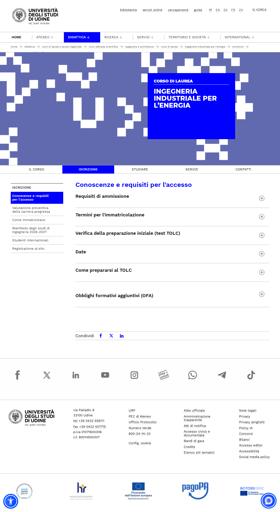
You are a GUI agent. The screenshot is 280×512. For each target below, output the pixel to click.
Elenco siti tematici (199, 452)
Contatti (243, 169)
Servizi (143, 37)
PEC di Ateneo (140, 416)
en (218, 10)
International (237, 37)
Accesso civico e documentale (197, 433)
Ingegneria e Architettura (139, 46)
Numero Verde (140, 428)
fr (233, 10)
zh (241, 10)
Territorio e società (187, 37)
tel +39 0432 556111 (88, 421)
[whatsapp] (193, 379)
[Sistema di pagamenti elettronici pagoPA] (195, 491)
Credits (189, 447)
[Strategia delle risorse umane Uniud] (81, 491)
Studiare (140, 169)
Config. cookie (140, 443)
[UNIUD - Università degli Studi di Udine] (35, 15)
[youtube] (105, 379)
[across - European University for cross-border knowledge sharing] (252, 491)
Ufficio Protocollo (143, 422)
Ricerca (111, 37)
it (210, 10)
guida (198, 10)
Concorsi (246, 434)
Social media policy (254, 457)
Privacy (244, 416)
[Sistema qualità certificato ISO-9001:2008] (24, 491)
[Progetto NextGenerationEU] (138, 491)
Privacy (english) (251, 422)
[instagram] (134, 379)
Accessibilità (249, 451)
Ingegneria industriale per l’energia (205, 46)
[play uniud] (163, 379)
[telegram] (222, 379)
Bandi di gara (194, 441)
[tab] (36, 169)
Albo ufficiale (194, 410)
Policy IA (246, 428)
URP (132, 410)
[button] (10, 501)
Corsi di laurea (169, 46)
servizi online (152, 10)
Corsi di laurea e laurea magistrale (62, 46)
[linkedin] (76, 379)
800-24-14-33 (139, 434)
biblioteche (128, 10)
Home (16, 37)
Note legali (247, 410)
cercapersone (178, 10)
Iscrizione (237, 46)
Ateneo (42, 37)
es (226, 10)
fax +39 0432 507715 (89, 427)
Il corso (36, 169)
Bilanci (244, 440)
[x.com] (47, 379)
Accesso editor (251, 445)
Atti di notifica (195, 426)
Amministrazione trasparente (197, 418)
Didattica (77, 37)
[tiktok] (251, 379)
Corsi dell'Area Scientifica (103, 46)
